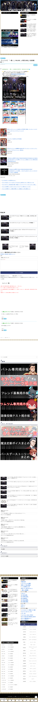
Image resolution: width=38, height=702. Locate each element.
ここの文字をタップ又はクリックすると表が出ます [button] (10, 47)
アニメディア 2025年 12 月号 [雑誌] (14, 138)
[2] (14, 112)
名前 (1, 255)
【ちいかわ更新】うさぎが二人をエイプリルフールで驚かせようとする (16, 186)
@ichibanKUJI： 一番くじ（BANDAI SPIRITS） (12, 69)
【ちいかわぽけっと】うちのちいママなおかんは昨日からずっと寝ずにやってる (18, 182)
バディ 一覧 (23, 613)
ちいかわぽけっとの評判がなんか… (9, 180)
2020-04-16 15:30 (25, 69)
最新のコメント (12, 254)
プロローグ (23, 593)
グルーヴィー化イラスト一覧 (26, 611)
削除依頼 (6, 254)
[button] (36, 357)
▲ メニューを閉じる (3, 698)
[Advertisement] (9, 21)
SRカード (23, 606)
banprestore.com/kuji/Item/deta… (18, 74)
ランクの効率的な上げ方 (25, 586)
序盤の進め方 (23, 581)
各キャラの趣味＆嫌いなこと (26, 618)
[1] (14, 88)
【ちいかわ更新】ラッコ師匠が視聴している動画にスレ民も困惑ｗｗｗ (16, 188)
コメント (2, 259)
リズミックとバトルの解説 (26, 583)
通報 (2, 318)
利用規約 (2, 254)
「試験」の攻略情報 (24, 590)
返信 (5, 318)
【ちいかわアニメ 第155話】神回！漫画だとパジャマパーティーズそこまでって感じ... (19, 184)
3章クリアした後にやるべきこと (27, 588)
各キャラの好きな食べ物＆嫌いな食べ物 (28, 616)
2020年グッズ (3, 58)
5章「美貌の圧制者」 (25, 601)
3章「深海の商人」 (24, 598)
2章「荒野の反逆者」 (25, 596)
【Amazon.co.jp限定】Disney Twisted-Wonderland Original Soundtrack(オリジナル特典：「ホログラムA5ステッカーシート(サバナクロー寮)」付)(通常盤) (23, 171)
